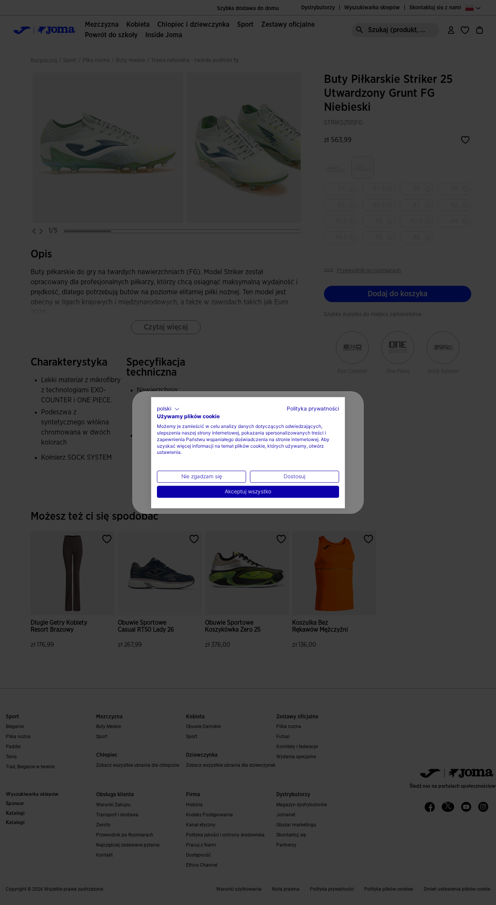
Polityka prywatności (313, 408)
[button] (168, 409)
